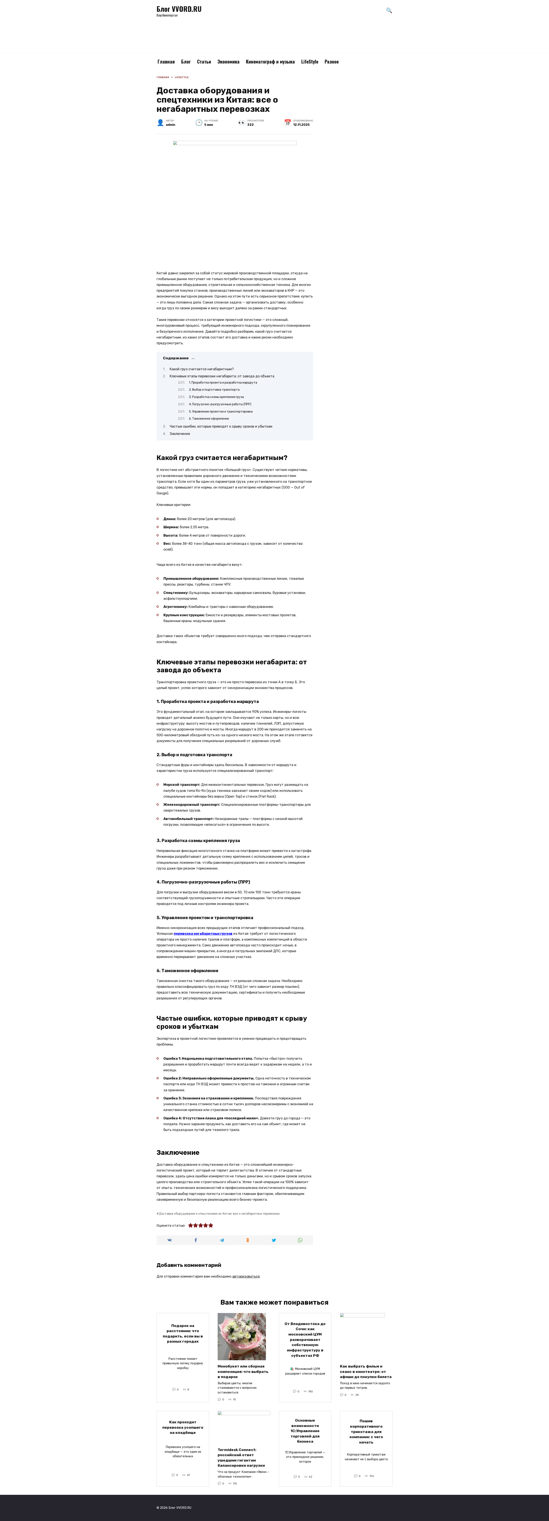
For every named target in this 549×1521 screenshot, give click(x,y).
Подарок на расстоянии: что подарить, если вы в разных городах (183, 1333)
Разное (332, 61)
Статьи (204, 61)
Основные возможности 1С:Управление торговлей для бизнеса (305, 1431)
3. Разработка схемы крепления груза (216, 397)
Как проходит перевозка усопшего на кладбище (182, 1427)
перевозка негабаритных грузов (203, 934)
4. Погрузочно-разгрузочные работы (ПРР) (220, 404)
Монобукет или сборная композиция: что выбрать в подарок (243, 1371)
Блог (186, 61)
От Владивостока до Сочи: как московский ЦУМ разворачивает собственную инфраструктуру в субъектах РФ (305, 1340)
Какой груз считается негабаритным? (202, 369)
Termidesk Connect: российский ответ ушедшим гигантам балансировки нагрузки (241, 1457)
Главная (166, 61)
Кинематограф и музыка (270, 61)
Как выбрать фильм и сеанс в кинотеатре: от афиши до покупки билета (366, 1371)
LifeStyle (309, 61)
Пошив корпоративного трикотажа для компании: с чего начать (366, 1431)
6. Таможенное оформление (209, 418)
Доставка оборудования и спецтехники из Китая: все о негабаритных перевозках (219, 1214)
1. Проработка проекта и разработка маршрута (223, 382)
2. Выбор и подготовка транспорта (214, 390)
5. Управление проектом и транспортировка (221, 411)
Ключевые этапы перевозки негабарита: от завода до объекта (222, 376)
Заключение (180, 434)
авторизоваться (246, 1276)
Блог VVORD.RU (179, 9)
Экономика (228, 61)
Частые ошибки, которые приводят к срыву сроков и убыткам (221, 426)
